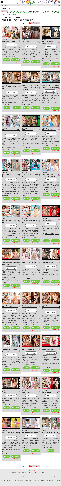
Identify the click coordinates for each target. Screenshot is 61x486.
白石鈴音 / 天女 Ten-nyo (28, 392)
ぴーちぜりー (49, 61)
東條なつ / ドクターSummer (29, 307)
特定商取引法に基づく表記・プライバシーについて (24, 473)
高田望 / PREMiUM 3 (8, 392)
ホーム (3, 5)
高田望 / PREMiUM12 (27, 130)
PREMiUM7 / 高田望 (47, 220)
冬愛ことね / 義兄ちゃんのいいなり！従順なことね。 (50, 42)
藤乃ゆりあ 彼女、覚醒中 (8, 41)
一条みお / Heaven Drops (28, 349)
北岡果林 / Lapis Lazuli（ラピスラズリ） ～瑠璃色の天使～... (50, 175)
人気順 (15, 20)
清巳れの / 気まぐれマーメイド (50, 392)
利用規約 (39, 473)
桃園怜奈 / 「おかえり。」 (49, 130)
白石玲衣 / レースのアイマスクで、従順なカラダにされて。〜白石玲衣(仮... (31, 87)
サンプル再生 (11, 45)
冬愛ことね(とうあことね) (51, 58)
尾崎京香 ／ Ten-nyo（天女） (30, 263)
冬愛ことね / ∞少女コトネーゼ (10, 307)
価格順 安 (21, 20)
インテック (28, 447)
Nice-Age (28, 147)
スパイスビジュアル (11, 56)
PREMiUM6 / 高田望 (47, 263)
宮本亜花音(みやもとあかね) (12, 191)
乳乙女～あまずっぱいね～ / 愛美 (50, 432)
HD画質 (7, 60)
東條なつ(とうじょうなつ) (31, 322)
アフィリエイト (45, 473)
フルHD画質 (16, 60)
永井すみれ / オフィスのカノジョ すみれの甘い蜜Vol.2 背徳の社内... (51, 86)
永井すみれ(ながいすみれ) (11, 102)
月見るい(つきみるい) (10, 147)
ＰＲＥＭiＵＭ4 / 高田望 (48, 349)
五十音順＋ (30, 20)
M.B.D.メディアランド (51, 145)
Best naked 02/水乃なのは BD (30, 432)
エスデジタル (9, 366)
